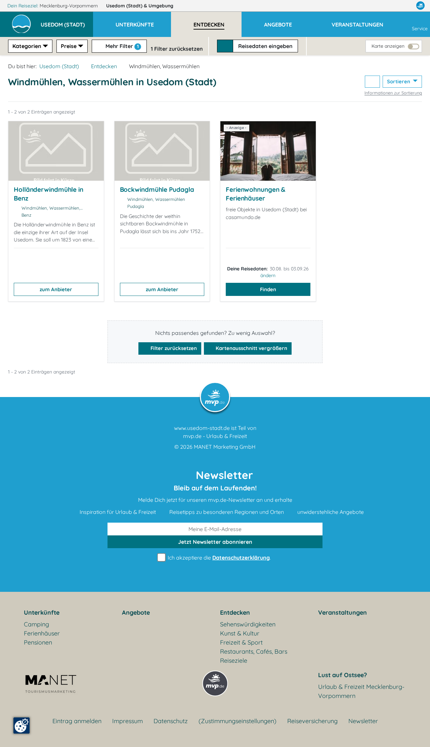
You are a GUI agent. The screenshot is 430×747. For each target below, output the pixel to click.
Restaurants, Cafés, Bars (253, 651)
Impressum (127, 721)
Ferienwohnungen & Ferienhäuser (255, 193)
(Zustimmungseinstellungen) (237, 721)
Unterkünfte (41, 612)
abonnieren (215, 541)
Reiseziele (233, 660)
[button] (67, 21)
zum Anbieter (56, 289)
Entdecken (104, 66)
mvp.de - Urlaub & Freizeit (215, 436)
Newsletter (363, 721)
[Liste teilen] (372, 82)
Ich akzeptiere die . (218, 557)
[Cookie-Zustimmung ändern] (21, 725)
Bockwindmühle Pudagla (157, 189)
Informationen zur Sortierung (393, 92)
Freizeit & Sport (241, 642)
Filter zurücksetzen (173, 348)
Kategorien (26, 46)
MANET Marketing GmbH (225, 446)
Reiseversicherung (312, 721)
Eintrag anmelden (76, 721)
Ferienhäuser (42, 633)
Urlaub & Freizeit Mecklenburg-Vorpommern (361, 691)
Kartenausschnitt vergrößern (250, 348)
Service (420, 29)
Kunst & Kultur (239, 633)
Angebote (136, 612)
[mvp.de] (420, 5)
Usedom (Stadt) (139, 6)
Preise (69, 46)
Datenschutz (171, 721)
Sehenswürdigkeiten (247, 624)
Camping (36, 624)
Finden (268, 289)
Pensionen (38, 642)
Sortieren (399, 81)
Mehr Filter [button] (121, 46)
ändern (267, 275)
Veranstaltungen (342, 612)
